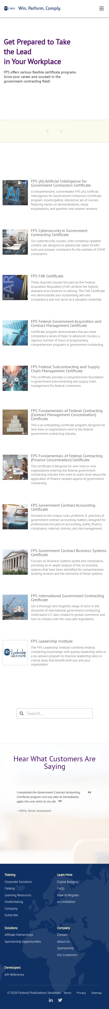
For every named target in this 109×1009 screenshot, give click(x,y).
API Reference (14, 974)
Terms (67, 993)
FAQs (60, 888)
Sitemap (96, 993)
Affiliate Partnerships (19, 935)
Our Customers (67, 955)
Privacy (81, 993)
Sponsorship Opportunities (23, 941)
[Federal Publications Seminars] (9, 8)
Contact (62, 935)
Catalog (10, 888)
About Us (63, 941)
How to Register (68, 895)
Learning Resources (18, 895)
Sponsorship (65, 948)
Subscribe (11, 915)
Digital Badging (67, 882)
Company (11, 908)
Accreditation (66, 902)
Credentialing (14, 902)
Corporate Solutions (18, 882)
